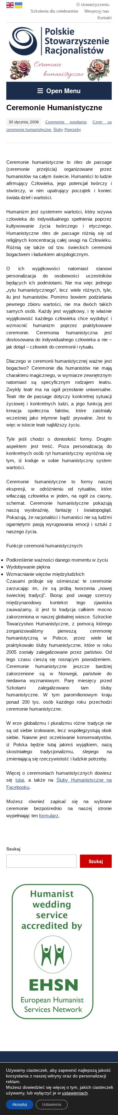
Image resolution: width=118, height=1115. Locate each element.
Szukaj (13, 848)
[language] (10, 4)
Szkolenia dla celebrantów (54, 11)
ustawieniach (75, 1092)
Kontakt (105, 17)
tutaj (19, 780)
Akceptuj (19, 1104)
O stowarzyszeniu (92, 4)
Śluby (58, 130)
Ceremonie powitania (66, 122)
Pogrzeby (73, 130)
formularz (49, 815)
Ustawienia (51, 1104)
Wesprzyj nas (96, 11)
